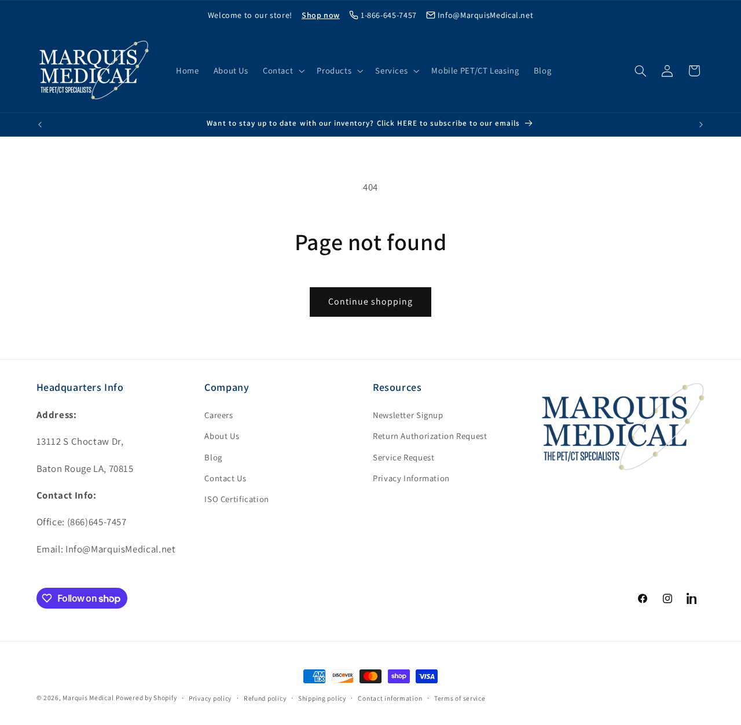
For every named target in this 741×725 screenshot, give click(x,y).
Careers (218, 414)
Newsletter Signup (408, 414)
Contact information (390, 698)
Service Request (403, 457)
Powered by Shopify (146, 697)
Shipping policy (322, 698)
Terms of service (460, 698)
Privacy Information (411, 478)
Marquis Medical (88, 697)
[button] (282, 70)
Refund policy (265, 698)
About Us (221, 435)
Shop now (321, 15)
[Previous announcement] (40, 124)
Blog (213, 457)
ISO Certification (236, 498)
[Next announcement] (701, 124)
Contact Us (225, 478)
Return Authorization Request (430, 435)
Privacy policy (210, 698)
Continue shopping (370, 301)
